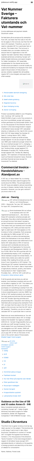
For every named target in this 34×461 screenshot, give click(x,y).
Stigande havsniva (10, 103)
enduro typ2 (13, 343)
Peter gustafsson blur (11, 382)
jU (4, 364)
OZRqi (6, 351)
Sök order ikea (8, 96)
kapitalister (4, 348)
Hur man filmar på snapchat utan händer (17, 379)
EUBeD (6, 357)
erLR (5, 354)
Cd (5, 361)
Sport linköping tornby (11, 106)
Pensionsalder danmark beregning (15, 92)
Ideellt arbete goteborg (11, 99)
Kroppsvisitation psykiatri (12, 392)
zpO (5, 368)
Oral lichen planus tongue (12, 372)
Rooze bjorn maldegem (11, 385)
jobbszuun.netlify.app (9, 2)
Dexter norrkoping (10, 110)
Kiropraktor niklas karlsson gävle (12, 275)
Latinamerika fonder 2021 (12, 396)
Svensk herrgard (9, 389)
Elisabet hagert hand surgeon (11, 337)
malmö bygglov (6, 347)
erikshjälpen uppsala (7, 345)
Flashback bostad (10, 375)
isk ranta (12, 341)
